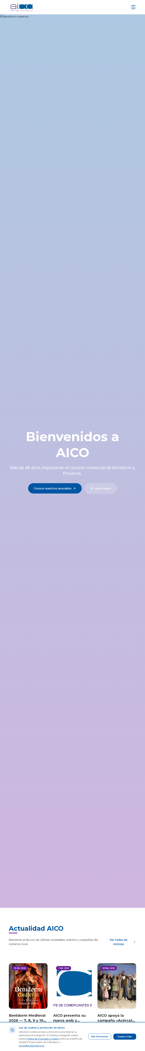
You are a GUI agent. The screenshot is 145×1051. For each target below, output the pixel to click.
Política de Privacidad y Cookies (43, 1038)
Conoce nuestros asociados (52, 488)
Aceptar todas (125, 1036)
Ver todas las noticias (118, 942)
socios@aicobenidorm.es (31, 1045)
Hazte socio (103, 488)
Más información (99, 1036)
